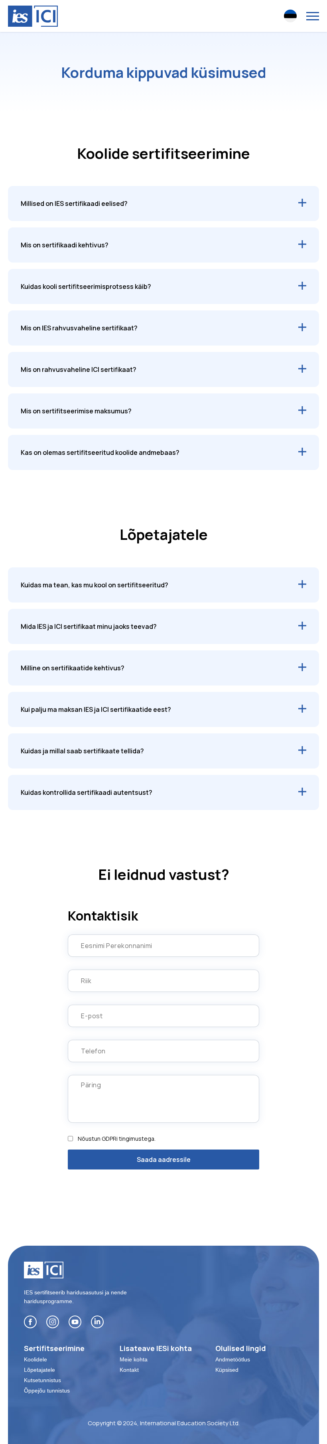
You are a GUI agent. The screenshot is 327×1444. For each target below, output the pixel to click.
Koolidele (35, 1359)
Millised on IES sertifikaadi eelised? (74, 203)
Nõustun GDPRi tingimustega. (117, 1139)
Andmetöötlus (232, 1359)
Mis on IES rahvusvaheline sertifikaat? (79, 328)
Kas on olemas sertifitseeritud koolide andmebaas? (100, 452)
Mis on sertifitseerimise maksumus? (76, 411)
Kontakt (129, 1370)
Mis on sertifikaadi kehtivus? (64, 245)
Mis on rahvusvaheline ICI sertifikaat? (78, 369)
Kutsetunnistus (42, 1380)
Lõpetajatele (39, 1370)
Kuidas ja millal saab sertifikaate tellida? (82, 751)
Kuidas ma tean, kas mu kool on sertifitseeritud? (94, 585)
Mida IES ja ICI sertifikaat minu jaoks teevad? (89, 626)
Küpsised (226, 1370)
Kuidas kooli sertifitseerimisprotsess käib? (86, 286)
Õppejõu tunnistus (47, 1390)
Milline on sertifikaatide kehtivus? (72, 668)
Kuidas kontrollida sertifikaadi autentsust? (86, 792)
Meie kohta (134, 1359)
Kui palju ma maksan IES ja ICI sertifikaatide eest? (96, 709)
